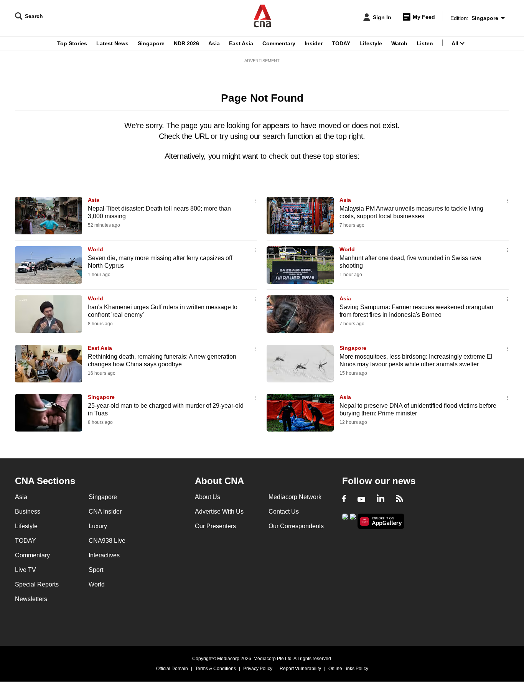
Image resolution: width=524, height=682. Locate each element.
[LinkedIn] (380, 499)
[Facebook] (344, 499)
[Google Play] (345, 521)
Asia (214, 43)
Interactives (104, 555)
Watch (399, 43)
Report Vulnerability (300, 668)
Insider (314, 43)
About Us (207, 497)
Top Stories (72, 43)
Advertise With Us (219, 511)
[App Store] (353, 521)
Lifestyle (370, 43)
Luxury (98, 526)
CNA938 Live (107, 540)
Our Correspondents (296, 526)
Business (27, 511)
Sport (96, 570)
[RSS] (399, 499)
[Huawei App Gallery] (381, 521)
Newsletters (31, 599)
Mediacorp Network (295, 497)
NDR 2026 (186, 43)
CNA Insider (105, 511)
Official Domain (172, 668)
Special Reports (37, 584)
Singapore (151, 43)
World (95, 249)
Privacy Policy (257, 668)
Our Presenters (215, 526)
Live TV (25, 570)
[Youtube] (361, 499)
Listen (425, 43)
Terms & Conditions (215, 668)
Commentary (278, 43)
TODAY (341, 43)
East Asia (241, 43)
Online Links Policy (348, 668)
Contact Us (284, 511)
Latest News (112, 43)
